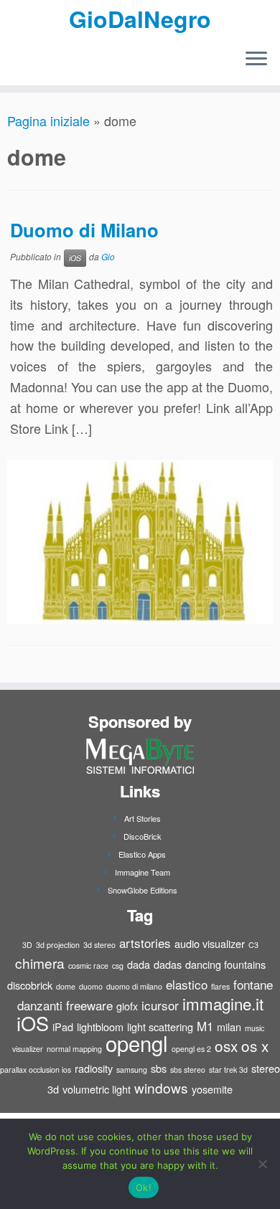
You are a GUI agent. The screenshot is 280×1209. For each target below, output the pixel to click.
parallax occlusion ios (35, 1069)
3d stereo (99, 944)
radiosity (94, 1068)
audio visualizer (209, 943)
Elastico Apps (142, 854)
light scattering (160, 1026)
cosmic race (88, 965)
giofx (127, 1005)
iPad (62, 1026)
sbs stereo (187, 1069)
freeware (89, 1005)
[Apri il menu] (256, 59)
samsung (131, 1069)
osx (226, 1045)
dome (65, 986)
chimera (40, 962)
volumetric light (96, 1088)
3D (27, 944)
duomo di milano (134, 986)
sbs (159, 1068)
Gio (108, 256)
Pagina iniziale (48, 120)
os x (255, 1045)
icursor (160, 1005)
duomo (91, 986)
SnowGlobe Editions (142, 890)
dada (138, 964)
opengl (137, 1043)
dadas (168, 964)
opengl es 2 (191, 1048)
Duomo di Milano (84, 230)
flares (220, 986)
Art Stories (142, 818)
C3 (253, 944)
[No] (262, 1164)
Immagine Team (142, 872)
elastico (186, 984)
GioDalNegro (140, 18)
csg (117, 965)
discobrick (29, 984)
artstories (145, 943)
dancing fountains (225, 964)
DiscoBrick (142, 836)
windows (161, 1087)
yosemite (212, 1088)
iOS (75, 257)
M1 (205, 1026)
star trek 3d (228, 1069)
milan (229, 1026)
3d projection (58, 944)
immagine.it (222, 1003)
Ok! (143, 1187)
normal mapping (74, 1048)
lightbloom (100, 1026)
